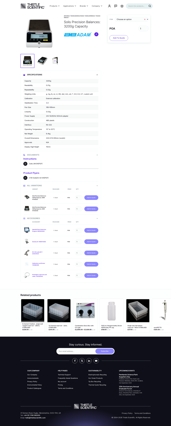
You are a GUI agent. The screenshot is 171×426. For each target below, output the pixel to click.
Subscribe (104, 351)
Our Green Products (95, 378)
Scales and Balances (90, 15)
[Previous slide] (23, 61)
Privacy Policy (32, 381)
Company (96, 6)
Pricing (60, 385)
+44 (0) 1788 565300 (32, 415)
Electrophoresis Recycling (97, 375)
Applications (68, 6)
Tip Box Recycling (94, 381)
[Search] (150, 6)
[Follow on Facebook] (74, 360)
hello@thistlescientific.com (35, 418)
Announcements (33, 378)
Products (53, 6)
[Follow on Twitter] (82, 360)
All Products (67, 15)
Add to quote (119, 38)
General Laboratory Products (77, 15)
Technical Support (64, 375)
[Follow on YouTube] (96, 360)
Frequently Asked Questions (68, 378)
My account (62, 381)
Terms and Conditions (65, 388)
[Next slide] (55, 61)
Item (111, 19)
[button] (27, 61)
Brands (83, 6)
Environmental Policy (34, 385)
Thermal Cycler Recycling (97, 385)
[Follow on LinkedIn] (89, 360)
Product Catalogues (34, 388)
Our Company (32, 375)
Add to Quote (91, 197)
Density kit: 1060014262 (39, 241)
